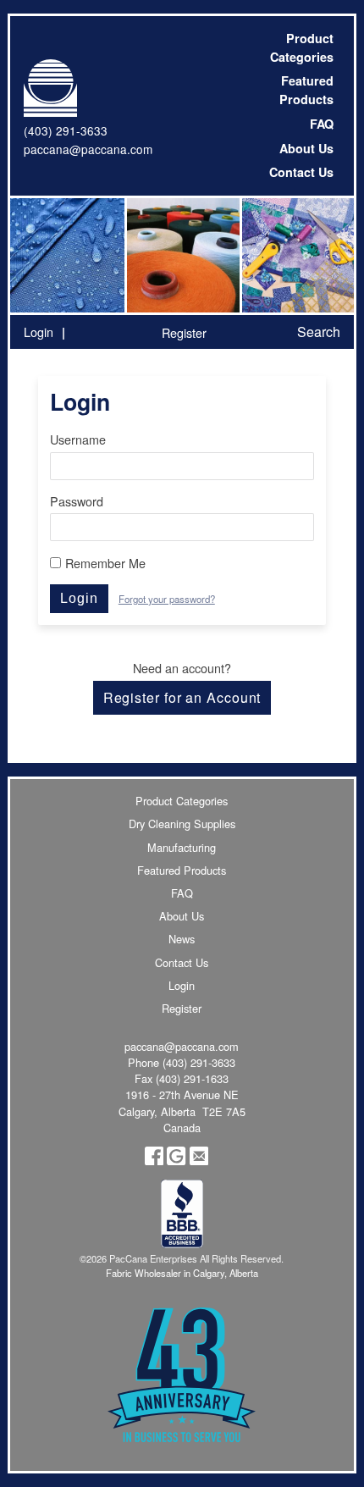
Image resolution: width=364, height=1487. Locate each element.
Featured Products (306, 90)
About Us (306, 148)
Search (318, 331)
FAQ (322, 123)
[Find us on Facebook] (154, 1161)
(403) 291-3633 (66, 130)
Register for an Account (182, 697)
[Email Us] (199, 1161)
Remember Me (105, 563)
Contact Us (301, 171)
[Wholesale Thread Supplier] (181, 255)
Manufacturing (181, 847)
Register (184, 332)
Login (38, 331)
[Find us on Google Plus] (176, 1161)
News (181, 939)
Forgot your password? (167, 598)
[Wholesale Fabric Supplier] (67, 255)
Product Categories (302, 47)
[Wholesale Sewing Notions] (297, 255)
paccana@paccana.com (88, 149)
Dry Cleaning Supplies (182, 823)
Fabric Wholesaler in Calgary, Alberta (182, 1273)
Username (78, 439)
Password (76, 501)
